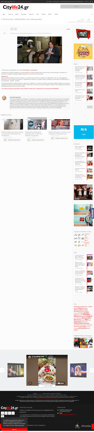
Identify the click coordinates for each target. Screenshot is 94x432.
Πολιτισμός (78, 323)
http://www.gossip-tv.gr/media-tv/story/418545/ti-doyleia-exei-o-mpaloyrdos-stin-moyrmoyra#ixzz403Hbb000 (31, 88)
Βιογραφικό (76, 313)
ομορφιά (76, 330)
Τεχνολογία (89, 324)
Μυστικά (83, 320)
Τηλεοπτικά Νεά (78, 326)
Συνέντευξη (76, 324)
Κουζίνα (75, 318)
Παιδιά (90, 320)
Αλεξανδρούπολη (78, 311)
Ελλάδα (86, 314)
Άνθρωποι (81, 308)
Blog (89, 19)
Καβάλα (89, 316)
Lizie (88, 306)
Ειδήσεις (76, 314)
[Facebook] (85, 1)
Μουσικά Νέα (86, 318)
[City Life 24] (16, 7)
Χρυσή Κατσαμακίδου (27, 33)
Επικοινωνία (56, 1)
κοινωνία (82, 328)
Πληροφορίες (78, 321)
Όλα (69, 29)
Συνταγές (81, 324)
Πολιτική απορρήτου (40, 425)
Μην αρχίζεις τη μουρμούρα (30, 70)
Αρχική (83, 19)
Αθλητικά (76, 310)
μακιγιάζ (88, 328)
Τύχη (85, 244)
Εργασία (86, 240)
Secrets (75, 308)
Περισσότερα (80, 20)
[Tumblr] (92, 1)
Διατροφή (81, 313)
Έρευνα (86, 308)
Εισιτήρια (80, 314)
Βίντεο (83, 311)
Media (88, 20)
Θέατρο (76, 316)
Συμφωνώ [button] (14, 429)
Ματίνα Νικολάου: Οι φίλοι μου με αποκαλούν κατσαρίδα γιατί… (60, 133)
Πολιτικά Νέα (84, 321)
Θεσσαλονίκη (83, 316)
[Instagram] (90, 1)
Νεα (86, 320)
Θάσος (91, 314)
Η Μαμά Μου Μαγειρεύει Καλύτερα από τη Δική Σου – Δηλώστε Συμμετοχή (34, 133)
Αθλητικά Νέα (83, 310)
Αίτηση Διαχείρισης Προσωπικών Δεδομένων (72, 1)
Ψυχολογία (76, 328)
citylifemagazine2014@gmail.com (23, 1)
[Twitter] (86, 1)
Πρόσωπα (86, 323)
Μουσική (77, 320)
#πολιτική (77, 306)
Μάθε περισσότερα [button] (19, 425)
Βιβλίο (87, 311)
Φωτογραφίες (88, 326)
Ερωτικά (86, 237)
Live (85, 306)
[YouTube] (88, 1)
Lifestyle (82, 306)
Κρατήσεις (79, 318)
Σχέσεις (84, 324)
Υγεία (86, 235)
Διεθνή (86, 313)
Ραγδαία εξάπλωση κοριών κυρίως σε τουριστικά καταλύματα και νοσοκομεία (12, 133)
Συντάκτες (49, 1)
